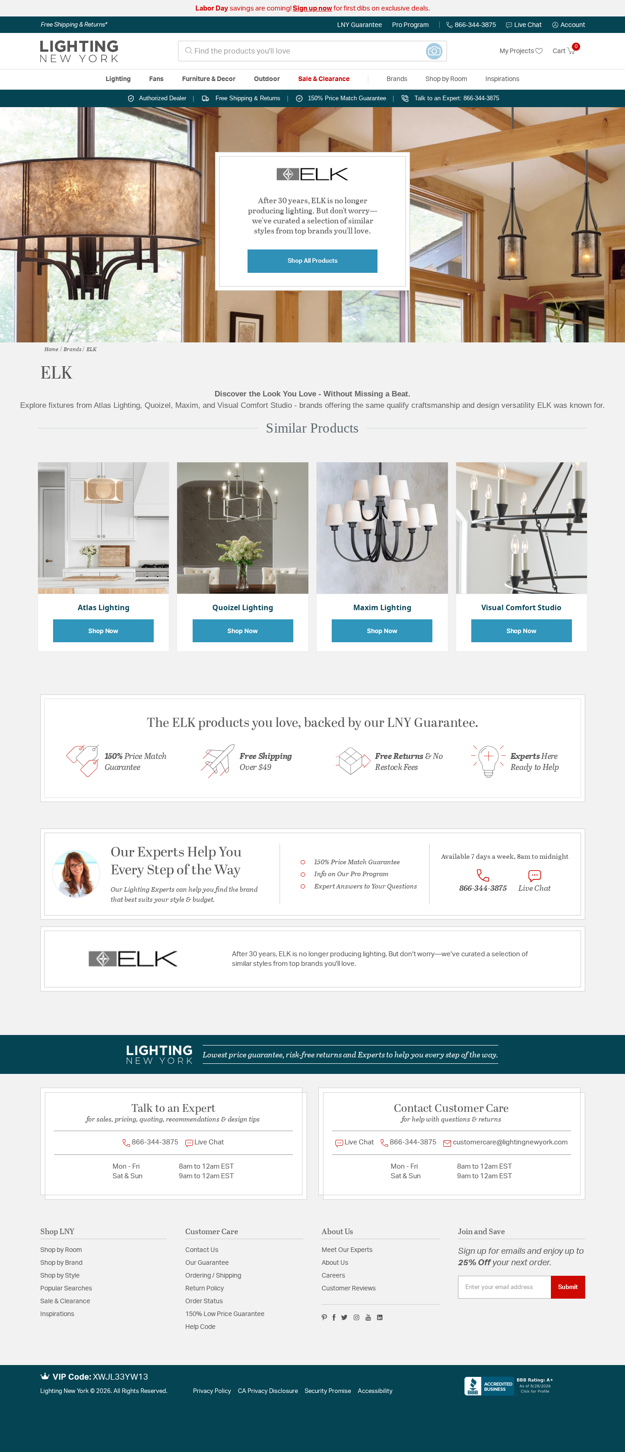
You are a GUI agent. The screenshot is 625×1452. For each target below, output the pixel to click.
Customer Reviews (349, 1288)
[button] (568, 25)
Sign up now (312, 8)
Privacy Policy (212, 1391)
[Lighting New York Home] (79, 51)
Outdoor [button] (267, 79)
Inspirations (57, 1314)
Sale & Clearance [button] (324, 79)
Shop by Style (60, 1276)
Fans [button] (156, 79)
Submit (568, 1287)
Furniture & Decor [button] (209, 79)
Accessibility (375, 1391)
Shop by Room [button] (446, 79)
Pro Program (410, 25)
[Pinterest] (324, 1317)
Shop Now (103, 630)
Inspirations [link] (502, 79)
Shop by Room (61, 1250)
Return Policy (204, 1288)
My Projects (517, 51)
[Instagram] (356, 1317)
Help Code (200, 1327)
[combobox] (312, 51)
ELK (91, 349)
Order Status (204, 1301)
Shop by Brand (61, 1263)
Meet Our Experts (347, 1250)
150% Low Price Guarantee (224, 1314)
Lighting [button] (118, 79)
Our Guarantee (207, 1263)
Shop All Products (313, 261)
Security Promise (328, 1391)
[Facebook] (334, 1317)
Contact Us (201, 1250)
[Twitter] (344, 1317)
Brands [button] (397, 79)
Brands (72, 349)
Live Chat (528, 25)
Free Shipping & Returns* (74, 25)
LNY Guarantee (359, 25)
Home (51, 349)
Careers (333, 1276)
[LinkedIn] (380, 1317)
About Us (335, 1263)
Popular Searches (66, 1288)
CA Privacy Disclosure (268, 1391)
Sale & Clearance (65, 1301)
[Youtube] (368, 1317)
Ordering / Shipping (213, 1276)
